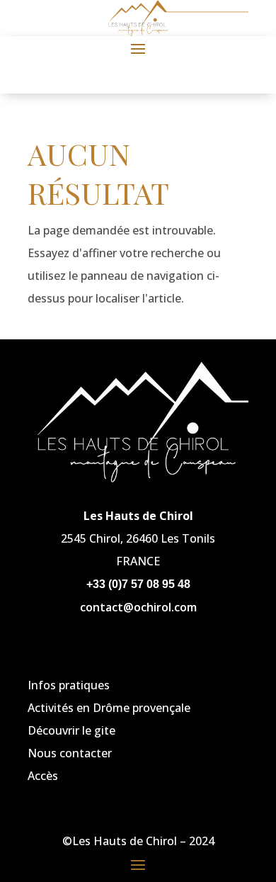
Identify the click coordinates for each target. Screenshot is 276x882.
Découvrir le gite (71, 730)
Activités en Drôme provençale (109, 708)
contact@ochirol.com (138, 607)
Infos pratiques (69, 685)
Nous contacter (70, 753)
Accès (43, 776)
